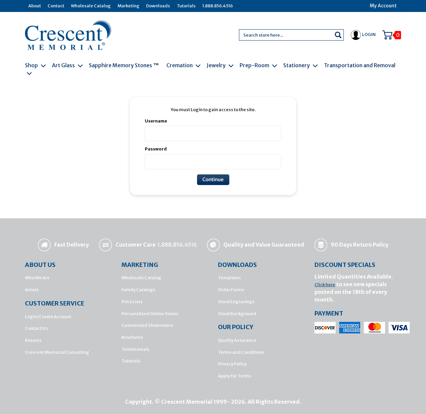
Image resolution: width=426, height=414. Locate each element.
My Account (383, 6)
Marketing (128, 6)
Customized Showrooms (147, 325)
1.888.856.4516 (217, 6)
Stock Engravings (236, 302)
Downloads (158, 6)
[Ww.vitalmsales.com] (68, 34)
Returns (33, 340)
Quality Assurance (237, 340)
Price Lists (132, 302)
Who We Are (37, 278)
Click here (325, 285)
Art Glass (64, 65)
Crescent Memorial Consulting (57, 352)
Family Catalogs (138, 290)
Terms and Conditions (241, 352)
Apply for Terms (234, 376)
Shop (32, 65)
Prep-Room (255, 65)
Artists (32, 290)
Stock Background (237, 313)
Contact (56, 6)
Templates (229, 278)
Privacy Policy (232, 364)
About (34, 6)
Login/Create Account (48, 316)
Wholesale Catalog (91, 6)
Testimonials (135, 349)
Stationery (297, 65)
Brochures (132, 337)
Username (156, 121)
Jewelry (217, 65)
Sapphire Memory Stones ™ (124, 65)
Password (156, 149)
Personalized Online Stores (149, 313)
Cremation (180, 65)
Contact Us (36, 328)
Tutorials (186, 6)
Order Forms (231, 290)
